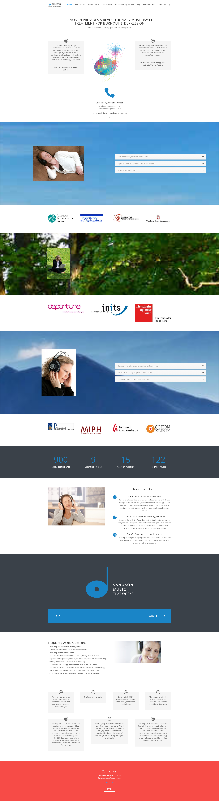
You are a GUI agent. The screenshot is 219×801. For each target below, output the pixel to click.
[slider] (161, 616)
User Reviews (107, 5)
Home (69, 5)
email (109, 788)
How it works (80, 5)
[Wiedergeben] (56, 616)
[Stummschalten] (156, 616)
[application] (109, 616)
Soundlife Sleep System (124, 5)
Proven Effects (93, 5)
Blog (138, 5)
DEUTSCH (163, 5)
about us (109, 782)
